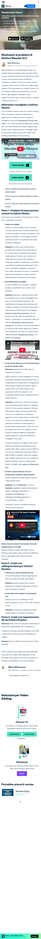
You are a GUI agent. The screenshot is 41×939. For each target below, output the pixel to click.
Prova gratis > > (20, 42)
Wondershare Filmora (26, 335)
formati (17, 338)
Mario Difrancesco (13, 63)
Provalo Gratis (14, 734)
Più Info (21, 773)
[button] (20, 801)
